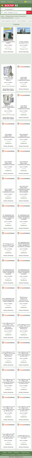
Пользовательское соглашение (8, 454)
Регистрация (10, 1)
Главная (4, 452)
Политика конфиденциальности (23, 454)
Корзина (28, 1)
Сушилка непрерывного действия (8, 21)
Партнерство (16, 452)
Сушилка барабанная (21, 21)
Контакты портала (25, 452)
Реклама (10, 452)
